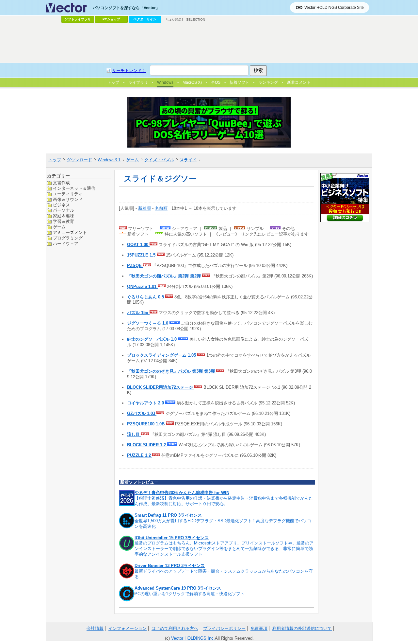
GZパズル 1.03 (141, 413)
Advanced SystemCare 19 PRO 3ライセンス (178, 588)
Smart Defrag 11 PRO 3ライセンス (168, 515)
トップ (54, 159)
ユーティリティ (68, 193)
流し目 (134, 434)
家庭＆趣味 (63, 215)
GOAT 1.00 (138, 244)
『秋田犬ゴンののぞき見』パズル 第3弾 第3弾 (171, 371)
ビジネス (61, 204)
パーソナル (63, 210)
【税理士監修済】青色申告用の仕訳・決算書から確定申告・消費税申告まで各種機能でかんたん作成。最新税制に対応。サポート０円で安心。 (224, 501)
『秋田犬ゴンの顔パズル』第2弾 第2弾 (164, 276)
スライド (188, 159)
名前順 (161, 208)
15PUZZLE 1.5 (142, 255)
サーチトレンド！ (129, 70)
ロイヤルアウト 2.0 (146, 403)
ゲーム (132, 159)
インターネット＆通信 (74, 188)
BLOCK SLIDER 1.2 (147, 444)
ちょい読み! (174, 19)
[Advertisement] (209, 43)
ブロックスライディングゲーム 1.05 (162, 355)
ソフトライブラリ (78, 19)
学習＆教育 (63, 221)
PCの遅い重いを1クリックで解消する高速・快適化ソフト (190, 593)
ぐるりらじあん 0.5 (146, 296)
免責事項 (258, 628)
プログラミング (68, 238)
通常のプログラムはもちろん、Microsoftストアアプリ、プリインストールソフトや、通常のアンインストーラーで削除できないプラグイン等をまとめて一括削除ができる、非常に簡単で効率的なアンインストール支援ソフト (224, 549)
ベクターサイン (145, 19)
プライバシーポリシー (224, 628)
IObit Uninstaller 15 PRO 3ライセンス (172, 537)
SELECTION (195, 19)
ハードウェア (65, 243)
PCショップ (111, 19)
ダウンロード (79, 159)
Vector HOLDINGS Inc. (193, 638)
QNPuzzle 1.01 (142, 286)
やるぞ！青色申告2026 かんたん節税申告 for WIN (182, 492)
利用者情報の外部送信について (302, 628)
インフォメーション (127, 628)
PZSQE (135, 265)
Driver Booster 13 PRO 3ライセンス (170, 565)
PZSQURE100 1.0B (146, 423)
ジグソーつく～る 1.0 (148, 323)
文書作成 (61, 182)
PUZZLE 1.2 (139, 455)
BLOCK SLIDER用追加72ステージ (160, 387)
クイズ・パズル (159, 159)
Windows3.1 (109, 159)
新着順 (144, 208)
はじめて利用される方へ (175, 628)
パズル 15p (138, 312)
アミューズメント (70, 232)
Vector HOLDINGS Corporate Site (334, 7)
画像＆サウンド (68, 199)
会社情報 (95, 628)
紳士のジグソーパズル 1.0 (152, 339)
